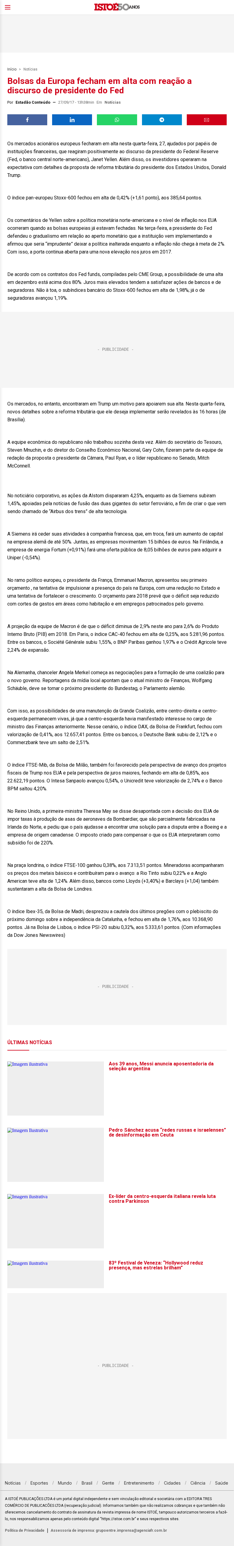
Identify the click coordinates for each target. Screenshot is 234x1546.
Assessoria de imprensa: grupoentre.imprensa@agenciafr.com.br (109, 1530)
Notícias (30, 69)
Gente (108, 1483)
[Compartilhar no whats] (117, 119)
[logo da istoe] (117, 7)
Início (11, 69)
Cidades (172, 1483)
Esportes (39, 1483)
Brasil (87, 1483)
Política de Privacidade (24, 1530)
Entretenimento (139, 1483)
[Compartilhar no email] (207, 119)
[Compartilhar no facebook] (27, 119)
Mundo (65, 1483)
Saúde (221, 1483)
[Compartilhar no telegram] (162, 119)
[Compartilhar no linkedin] (72, 119)
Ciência (197, 1483)
